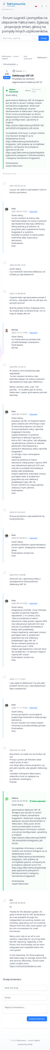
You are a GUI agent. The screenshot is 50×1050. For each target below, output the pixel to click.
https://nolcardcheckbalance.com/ (25, 966)
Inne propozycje (28, 57)
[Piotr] (6, 209)
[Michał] (6, 330)
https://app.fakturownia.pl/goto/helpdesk (25, 152)
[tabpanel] (25, 574)
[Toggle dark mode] (42, 6)
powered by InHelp (25, 1044)
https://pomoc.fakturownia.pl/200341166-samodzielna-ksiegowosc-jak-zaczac (25, 126)
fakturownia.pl (6, 9)
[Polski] (36, 6)
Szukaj (44, 38)
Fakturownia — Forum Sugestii (10, 57)
